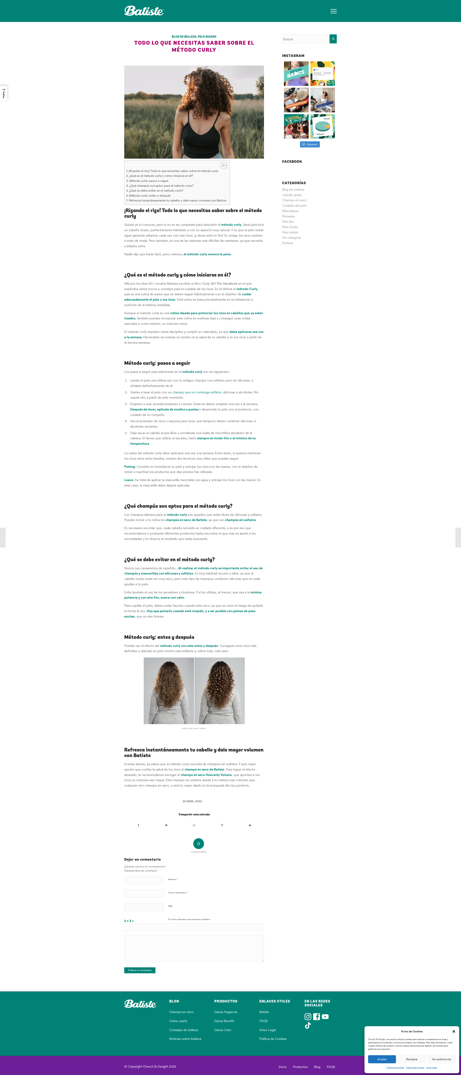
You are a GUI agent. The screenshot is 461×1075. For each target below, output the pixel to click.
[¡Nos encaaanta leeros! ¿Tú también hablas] (322, 73)
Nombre (173, 879)
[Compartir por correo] (250, 825)
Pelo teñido (290, 232)
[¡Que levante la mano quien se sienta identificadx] (322, 100)
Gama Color (222, 1030)
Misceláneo (290, 211)
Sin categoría (291, 237)
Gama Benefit (224, 1021)
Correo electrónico (177, 892)
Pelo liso (288, 221)
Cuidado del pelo (294, 205)
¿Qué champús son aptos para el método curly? (161, 185)
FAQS (263, 1021)
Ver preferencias (441, 1059)
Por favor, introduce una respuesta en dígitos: (189, 919)
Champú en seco (294, 200)
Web (170, 906)
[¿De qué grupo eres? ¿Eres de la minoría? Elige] (322, 126)
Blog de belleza (184, 36)
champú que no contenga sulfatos (196, 392)
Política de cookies (395, 1067)
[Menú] (332, 11)
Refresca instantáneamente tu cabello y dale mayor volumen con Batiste (177, 200)
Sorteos (287, 243)
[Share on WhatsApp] (194, 825)
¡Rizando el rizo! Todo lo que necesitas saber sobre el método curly (173, 171)
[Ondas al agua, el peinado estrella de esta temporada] (458, 537)
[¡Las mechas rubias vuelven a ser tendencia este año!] (3, 537)
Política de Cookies (415, 1067)
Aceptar (382, 1059)
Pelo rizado (207, 36)
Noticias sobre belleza (185, 1039)
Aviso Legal (431, 1067)
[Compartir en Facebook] (138, 825)
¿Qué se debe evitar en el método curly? (156, 190)
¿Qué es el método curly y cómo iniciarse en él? (161, 176)
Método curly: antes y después (150, 195)
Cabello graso (292, 195)
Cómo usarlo (178, 1021)
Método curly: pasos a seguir (149, 181)
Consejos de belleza (183, 1030)
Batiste (264, 1012)
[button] (454, 1031)
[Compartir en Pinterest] (222, 825)
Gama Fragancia (225, 1012)
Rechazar (412, 1059)
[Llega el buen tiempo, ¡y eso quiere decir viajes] (296, 100)
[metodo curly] (194, 112)
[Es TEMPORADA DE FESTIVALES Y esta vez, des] (296, 126)
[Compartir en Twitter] (166, 825)
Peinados (288, 216)
